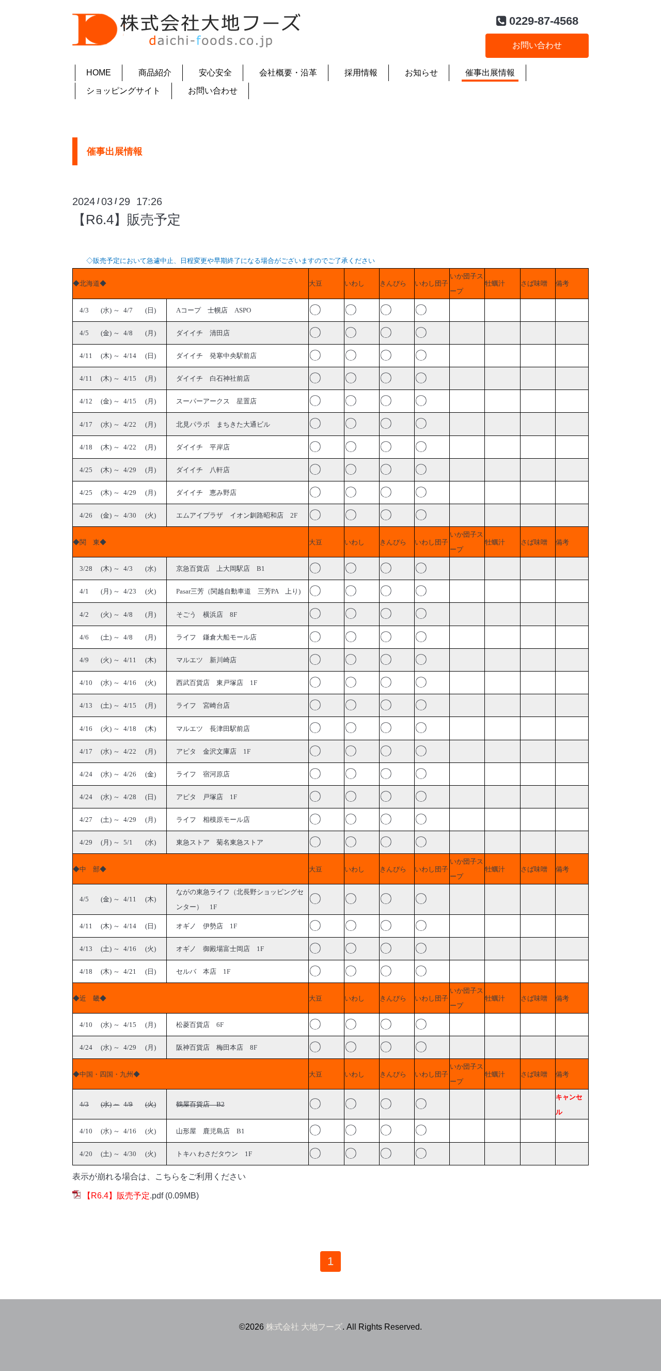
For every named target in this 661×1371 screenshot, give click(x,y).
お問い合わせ (537, 45)
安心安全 (215, 72)
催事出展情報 (490, 72)
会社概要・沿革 (288, 72)
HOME (98, 72)
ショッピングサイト (123, 90)
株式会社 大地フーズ (304, 1326)
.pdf (123, 1195)
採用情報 (360, 72)
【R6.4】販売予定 (126, 219)
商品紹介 (154, 72)
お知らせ (421, 72)
